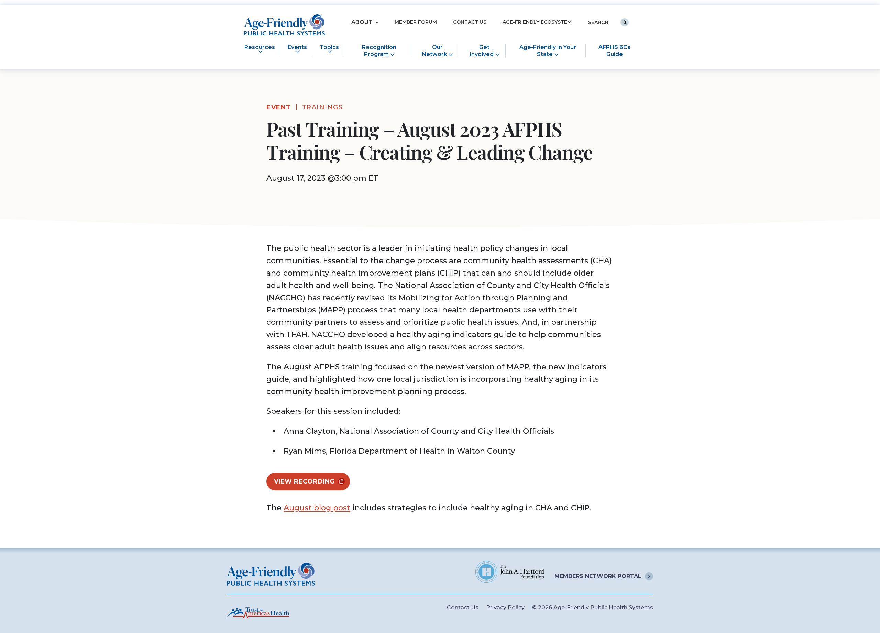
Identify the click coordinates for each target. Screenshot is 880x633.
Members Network (597, 576)
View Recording (304, 481)
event (278, 107)
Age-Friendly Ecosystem (537, 22)
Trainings (322, 107)
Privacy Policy (505, 607)
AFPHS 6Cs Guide (614, 50)
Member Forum (416, 22)
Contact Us (469, 22)
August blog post (317, 507)
